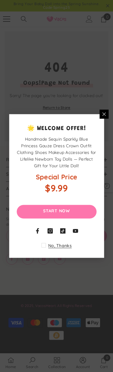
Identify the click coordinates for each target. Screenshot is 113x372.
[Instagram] (50, 231)
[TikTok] (63, 231)
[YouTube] (75, 231)
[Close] (103, 114)
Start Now (56, 211)
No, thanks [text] (60, 245)
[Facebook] (37, 231)
